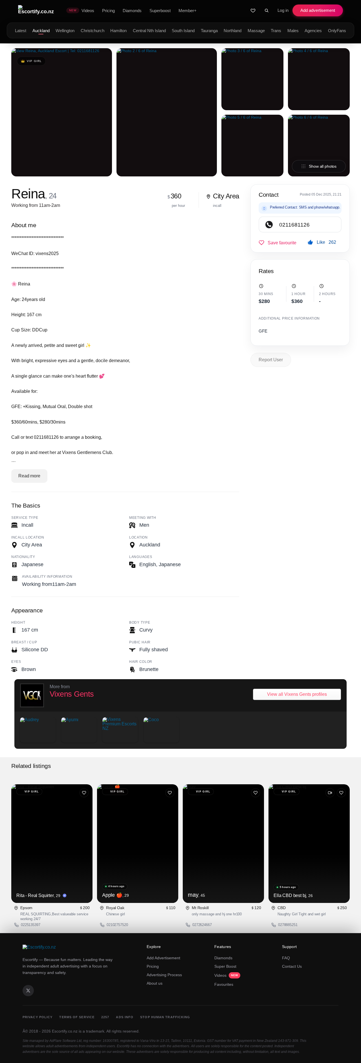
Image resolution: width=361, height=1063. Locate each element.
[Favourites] (253, 10)
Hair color (140, 662)
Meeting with (142, 518)
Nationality (23, 557)
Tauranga (209, 30)
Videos (226, 975)
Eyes (16, 662)
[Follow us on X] (28, 990)
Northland (232, 30)
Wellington (65, 30)
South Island (183, 30)
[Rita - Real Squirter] (52, 843)
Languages (140, 557)
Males (293, 30)
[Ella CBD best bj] (309, 843)
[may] (223, 843)
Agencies (313, 30)
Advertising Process (164, 975)
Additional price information (289, 318)
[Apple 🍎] (137, 843)
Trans (276, 30)
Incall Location (27, 537)
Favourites (223, 984)
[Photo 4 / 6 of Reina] (319, 79)
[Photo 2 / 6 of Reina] (166, 112)
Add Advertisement (163, 958)
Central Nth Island (149, 30)
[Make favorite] (277, 242)
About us (154, 983)
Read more (29, 475)
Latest (20, 30)
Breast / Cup (24, 642)
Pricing (153, 966)
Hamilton (118, 30)
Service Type (24, 518)
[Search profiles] (266, 10)
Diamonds (223, 958)
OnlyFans (337, 30)
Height (18, 622)
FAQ (286, 958)
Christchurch (92, 30)
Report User (271, 359)
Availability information (47, 577)
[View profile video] (329, 792)
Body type (139, 622)
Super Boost (225, 966)
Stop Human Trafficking (165, 1017)
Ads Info (124, 1017)
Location (138, 537)
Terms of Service (76, 1017)
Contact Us (292, 966)
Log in (283, 10)
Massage (256, 30)
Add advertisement (317, 10)
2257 (105, 1017)
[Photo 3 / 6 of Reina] (252, 79)
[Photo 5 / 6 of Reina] (252, 146)
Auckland (41, 30)
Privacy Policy (37, 1017)
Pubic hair (140, 642)
